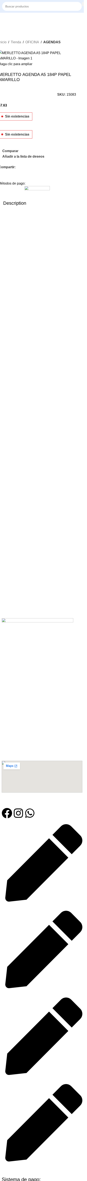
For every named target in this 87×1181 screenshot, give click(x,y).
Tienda (16, 42)
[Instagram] (18, 813)
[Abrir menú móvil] (4, 19)
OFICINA (32, 42)
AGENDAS (52, 42)
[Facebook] (7, 813)
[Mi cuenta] (82, 19)
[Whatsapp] (29, 813)
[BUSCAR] (83, 4)
